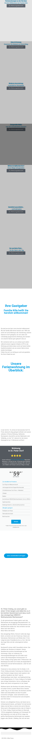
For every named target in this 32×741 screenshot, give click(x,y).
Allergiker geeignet (7, 508)
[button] (16, 290)
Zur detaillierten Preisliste (9, 481)
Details (16, 521)
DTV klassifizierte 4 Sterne (17, 459)
